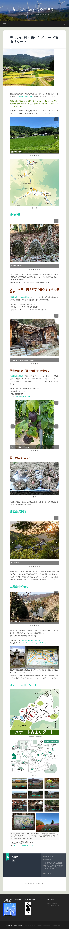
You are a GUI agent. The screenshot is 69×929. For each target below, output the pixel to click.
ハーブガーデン (48, 829)
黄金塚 (52, 868)
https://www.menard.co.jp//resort (23, 845)
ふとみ (60, 862)
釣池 (52, 809)
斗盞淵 (57, 865)
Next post (48, 873)
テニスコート (51, 796)
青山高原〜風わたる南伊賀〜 (34, 9)
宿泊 (53, 865)
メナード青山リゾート (26, 96)
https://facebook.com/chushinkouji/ (34, 643)
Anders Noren (55, 925)
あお (46, 862)
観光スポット (49, 859)
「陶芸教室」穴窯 (35, 809)
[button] (13, 137)
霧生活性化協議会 (17, 376)
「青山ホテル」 (19, 796)
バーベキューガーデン (19, 809)
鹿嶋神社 (15, 214)
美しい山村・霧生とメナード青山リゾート (34, 39)
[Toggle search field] (65, 24)
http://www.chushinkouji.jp (31, 640)
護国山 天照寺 (18, 511)
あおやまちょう (52, 862)
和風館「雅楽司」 (52, 787)
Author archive (13, 860)
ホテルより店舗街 (19, 787)
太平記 (49, 865)
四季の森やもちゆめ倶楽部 (20, 297)
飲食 (48, 868)
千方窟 (50, 864)
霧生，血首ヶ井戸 (55, 867)
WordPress (38, 925)
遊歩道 (23, 828)
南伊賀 (55, 864)
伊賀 (46, 864)
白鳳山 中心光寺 (19, 586)
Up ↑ (64, 925)
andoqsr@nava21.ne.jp (23, 397)
